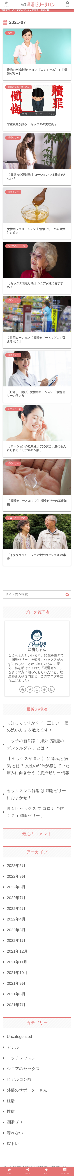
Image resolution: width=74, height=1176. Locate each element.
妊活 (11, 1101)
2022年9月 (16, 876)
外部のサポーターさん (27, 1090)
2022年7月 (16, 898)
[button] (67, 594)
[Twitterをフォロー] (30, 689)
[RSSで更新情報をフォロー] (51, 689)
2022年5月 (16, 908)
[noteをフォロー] (37, 689)
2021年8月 (16, 994)
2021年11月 (17, 962)
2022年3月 (16, 930)
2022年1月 (16, 940)
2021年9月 (16, 983)
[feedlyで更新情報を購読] (44, 689)
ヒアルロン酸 (19, 1079)
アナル (13, 1047)
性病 (11, 1111)
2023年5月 (16, 865)
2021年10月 (17, 972)
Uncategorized (19, 1036)
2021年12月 (17, 951)
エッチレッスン (21, 1058)
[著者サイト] (22, 689)
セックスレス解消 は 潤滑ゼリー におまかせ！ (36, 794)
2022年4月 (16, 919)
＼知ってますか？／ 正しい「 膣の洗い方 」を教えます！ (37, 726)
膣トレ (13, 1143)
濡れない (15, 1133)
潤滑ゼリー (17, 1122)
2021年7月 (16, 1005)
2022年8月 (16, 887)
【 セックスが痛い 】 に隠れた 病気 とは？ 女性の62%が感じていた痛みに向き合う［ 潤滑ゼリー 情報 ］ (38, 769)
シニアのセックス (23, 1068)
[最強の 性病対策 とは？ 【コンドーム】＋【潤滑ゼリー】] (45, 813)
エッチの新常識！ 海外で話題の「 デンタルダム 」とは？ (37, 744)
